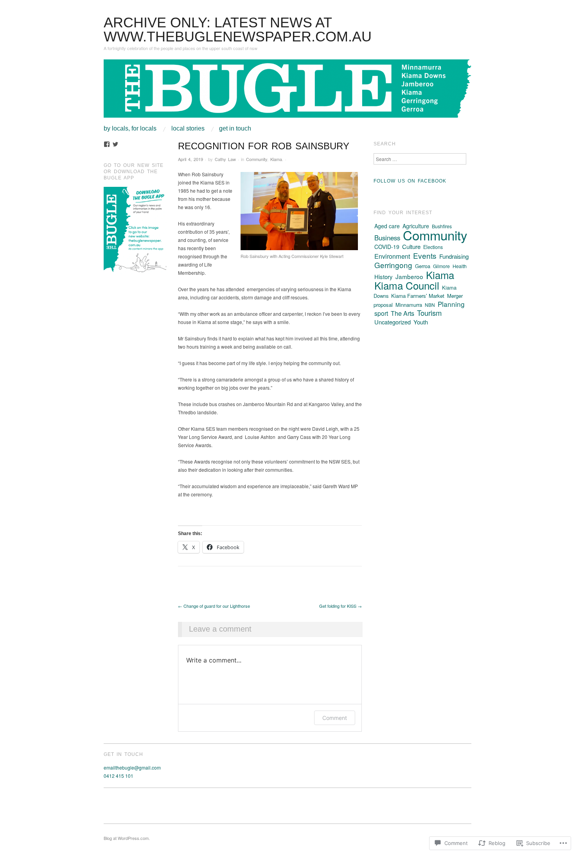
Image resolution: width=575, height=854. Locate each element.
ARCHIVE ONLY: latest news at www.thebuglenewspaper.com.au (238, 29)
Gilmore (441, 266)
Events (425, 255)
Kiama (276, 159)
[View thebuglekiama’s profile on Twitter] (115, 144)
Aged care (387, 226)
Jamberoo (409, 276)
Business (387, 237)
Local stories (188, 128)
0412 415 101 (118, 775)
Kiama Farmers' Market (417, 295)
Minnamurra (408, 304)
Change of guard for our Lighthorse (214, 606)
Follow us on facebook (410, 181)
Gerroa (422, 266)
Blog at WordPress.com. (127, 838)
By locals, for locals (130, 128)
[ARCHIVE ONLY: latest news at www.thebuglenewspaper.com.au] (287, 91)
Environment (392, 256)
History (383, 276)
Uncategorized (392, 322)
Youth (420, 322)
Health (460, 266)
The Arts (402, 313)
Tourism (429, 313)
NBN (430, 304)
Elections (433, 247)
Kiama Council (406, 285)
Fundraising (454, 256)
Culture (411, 246)
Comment (334, 717)
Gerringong (393, 265)
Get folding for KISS (340, 606)
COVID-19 (386, 247)
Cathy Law (225, 159)
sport (381, 313)
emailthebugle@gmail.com (132, 767)
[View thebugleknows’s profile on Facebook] (107, 144)
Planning (451, 304)
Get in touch (235, 128)
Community (256, 159)
